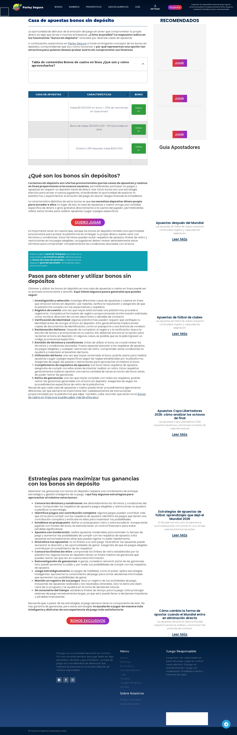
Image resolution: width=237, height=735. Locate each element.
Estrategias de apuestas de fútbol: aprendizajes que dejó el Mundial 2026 (179, 515)
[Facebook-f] (66, 680)
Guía (137, 7)
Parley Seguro (77, 43)
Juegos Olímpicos (118, 7)
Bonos (58, 7)
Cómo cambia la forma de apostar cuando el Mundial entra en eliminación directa (179, 614)
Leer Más (179, 239)
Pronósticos (93, 7)
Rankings (74, 7)
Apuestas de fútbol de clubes (179, 317)
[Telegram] (226, 724)
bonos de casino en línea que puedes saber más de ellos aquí (87, 396)
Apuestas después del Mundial (180, 223)
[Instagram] (72, 680)
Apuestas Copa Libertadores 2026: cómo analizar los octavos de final (180, 414)
